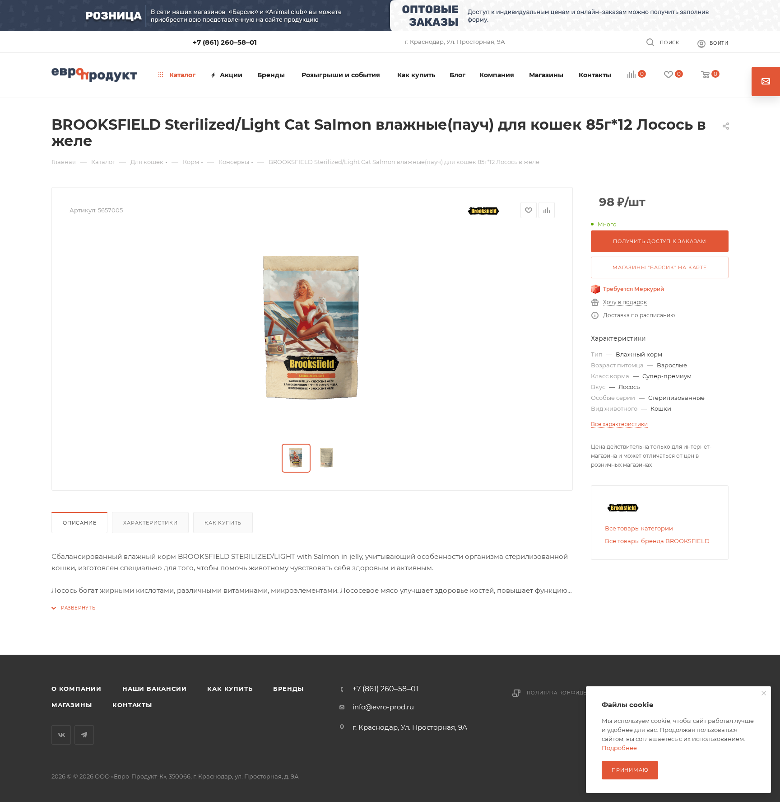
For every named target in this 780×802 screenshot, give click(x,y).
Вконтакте (61, 735)
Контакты (132, 704)
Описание (79, 523)
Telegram (84, 735)
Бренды (288, 688)
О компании (76, 688)
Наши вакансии (154, 688)
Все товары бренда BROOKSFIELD (657, 540)
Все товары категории (639, 528)
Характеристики (150, 523)
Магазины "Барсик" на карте (660, 267)
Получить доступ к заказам (659, 241)
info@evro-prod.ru (383, 707)
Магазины (71, 704)
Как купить (222, 523)
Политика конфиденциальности (578, 693)
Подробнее (619, 747)
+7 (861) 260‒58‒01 (225, 42)
